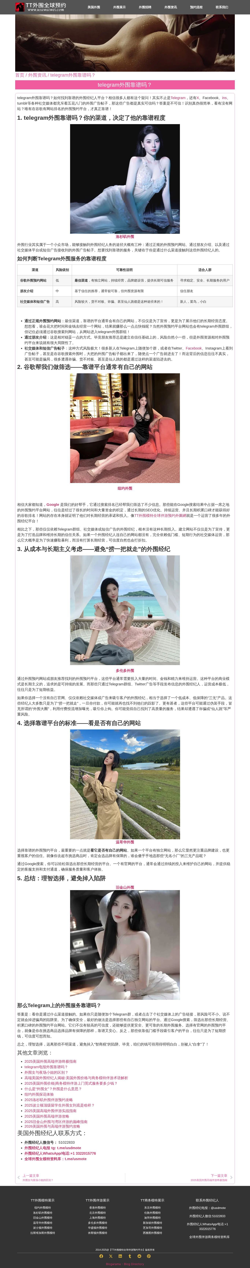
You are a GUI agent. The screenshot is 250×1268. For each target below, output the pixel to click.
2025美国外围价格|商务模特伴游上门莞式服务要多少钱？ (71, 1083)
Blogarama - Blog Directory (125, 1264)
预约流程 (196, 7)
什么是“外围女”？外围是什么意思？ (53, 1089)
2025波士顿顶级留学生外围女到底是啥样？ (60, 1105)
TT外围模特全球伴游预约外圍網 (160, 516)
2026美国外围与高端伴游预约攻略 (52, 1126)
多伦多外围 (125, 671)
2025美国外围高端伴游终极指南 (51, 1061)
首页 (19, 75)
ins (224, 98)
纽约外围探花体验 (39, 1094)
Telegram (178, 98)
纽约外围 (125, 488)
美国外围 (94, 7)
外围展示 (119, 7)
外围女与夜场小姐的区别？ (46, 1072)
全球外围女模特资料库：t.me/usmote (56, 1159)
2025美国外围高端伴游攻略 (47, 1116)
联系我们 (222, 7)
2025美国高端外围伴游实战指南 (51, 1111)
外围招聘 (145, 7)
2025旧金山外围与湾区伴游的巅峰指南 (56, 1122)
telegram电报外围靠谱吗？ (46, 1067)
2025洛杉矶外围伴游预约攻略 (49, 1100)
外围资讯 (171, 7)
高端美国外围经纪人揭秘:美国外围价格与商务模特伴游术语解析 (76, 1078)
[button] (101, 1256)
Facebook (194, 348)
